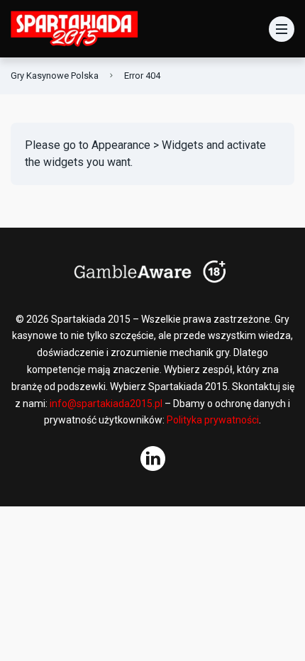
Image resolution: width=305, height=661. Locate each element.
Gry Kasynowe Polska (55, 75)
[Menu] (281, 29)
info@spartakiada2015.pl (106, 403)
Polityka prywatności (213, 420)
